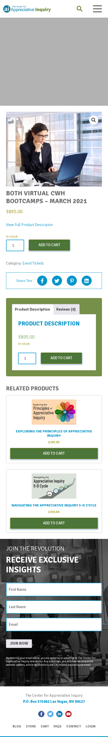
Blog (17, 726)
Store (31, 726)
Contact (73, 726)
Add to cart (49, 245)
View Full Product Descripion (29, 225)
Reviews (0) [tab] (66, 309)
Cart (45, 726)
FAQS (57, 726)
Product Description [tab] (32, 309)
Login (90, 726)
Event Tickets (33, 263)
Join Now (19, 643)
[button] (93, 120)
